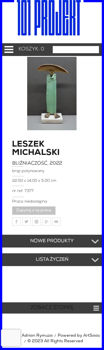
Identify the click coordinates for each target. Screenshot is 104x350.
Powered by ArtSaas (79, 336)
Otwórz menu (9, 49)
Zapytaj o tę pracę (33, 210)
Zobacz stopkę (52, 307)
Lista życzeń (52, 259)
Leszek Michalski (28, 148)
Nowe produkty (52, 241)
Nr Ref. (18, 191)
